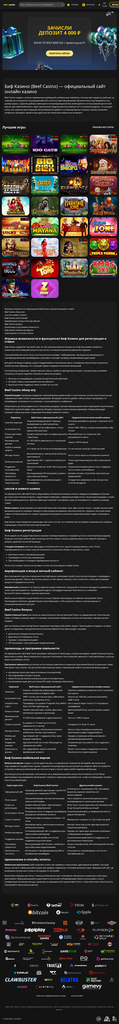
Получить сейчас (59, 53)
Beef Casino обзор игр (15, 312)
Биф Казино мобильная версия (19, 330)
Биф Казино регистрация (16, 318)
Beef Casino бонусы (13, 324)
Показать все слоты (103, 127)
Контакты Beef (77, 996)
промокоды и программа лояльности (22, 327)
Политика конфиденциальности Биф (51, 996)
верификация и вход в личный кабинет (22, 321)
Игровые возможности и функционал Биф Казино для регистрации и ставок (39, 309)
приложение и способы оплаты (19, 333)
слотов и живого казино (16, 315)
